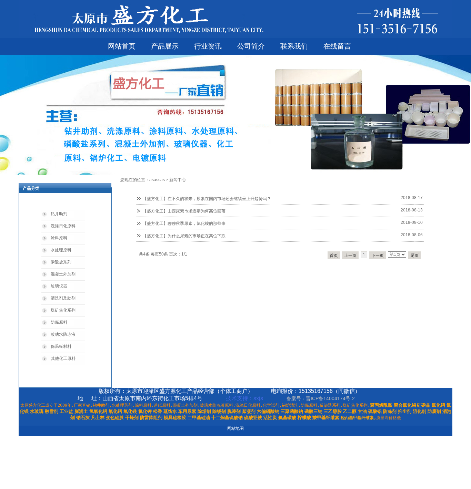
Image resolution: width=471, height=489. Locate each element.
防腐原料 (59, 322)
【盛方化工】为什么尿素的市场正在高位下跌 (184, 235)
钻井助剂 (59, 213)
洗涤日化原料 (63, 225)
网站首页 (122, 46)
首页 (334, 255)
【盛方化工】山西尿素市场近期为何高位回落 (184, 211)
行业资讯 (208, 46)
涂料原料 (59, 238)
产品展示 (165, 46)
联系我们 (294, 46)
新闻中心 (177, 179)
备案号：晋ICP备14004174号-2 (321, 398)
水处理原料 (61, 250)
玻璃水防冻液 (63, 334)
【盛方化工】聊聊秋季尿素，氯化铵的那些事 (184, 223)
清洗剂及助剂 (63, 298)
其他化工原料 (63, 358)
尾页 (414, 255)
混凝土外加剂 (63, 274)
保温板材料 (61, 346)
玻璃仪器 (59, 286)
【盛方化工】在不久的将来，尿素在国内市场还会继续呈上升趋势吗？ (207, 198)
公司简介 (251, 46)
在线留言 (337, 46)
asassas (157, 179)
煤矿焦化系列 (63, 310)
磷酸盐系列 (61, 262)
